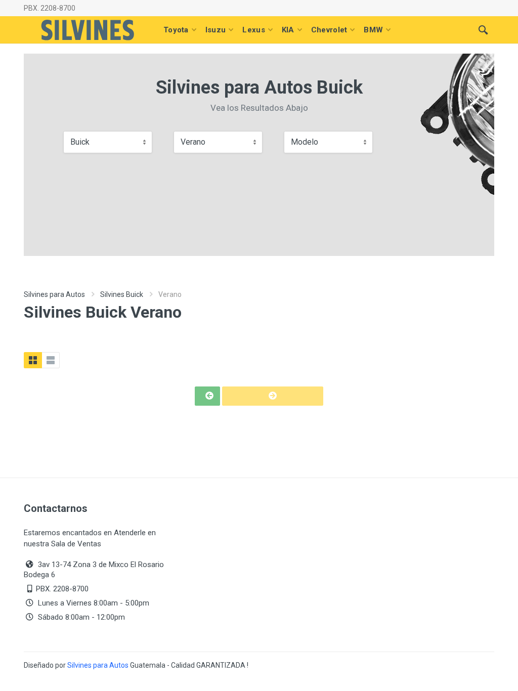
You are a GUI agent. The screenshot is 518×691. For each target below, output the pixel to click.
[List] (50, 360)
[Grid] (33, 360)
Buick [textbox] (80, 142)
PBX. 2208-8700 (49, 8)
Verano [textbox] (193, 142)
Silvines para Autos (54, 294)
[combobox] (108, 142)
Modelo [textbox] (304, 142)
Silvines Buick (121, 294)
